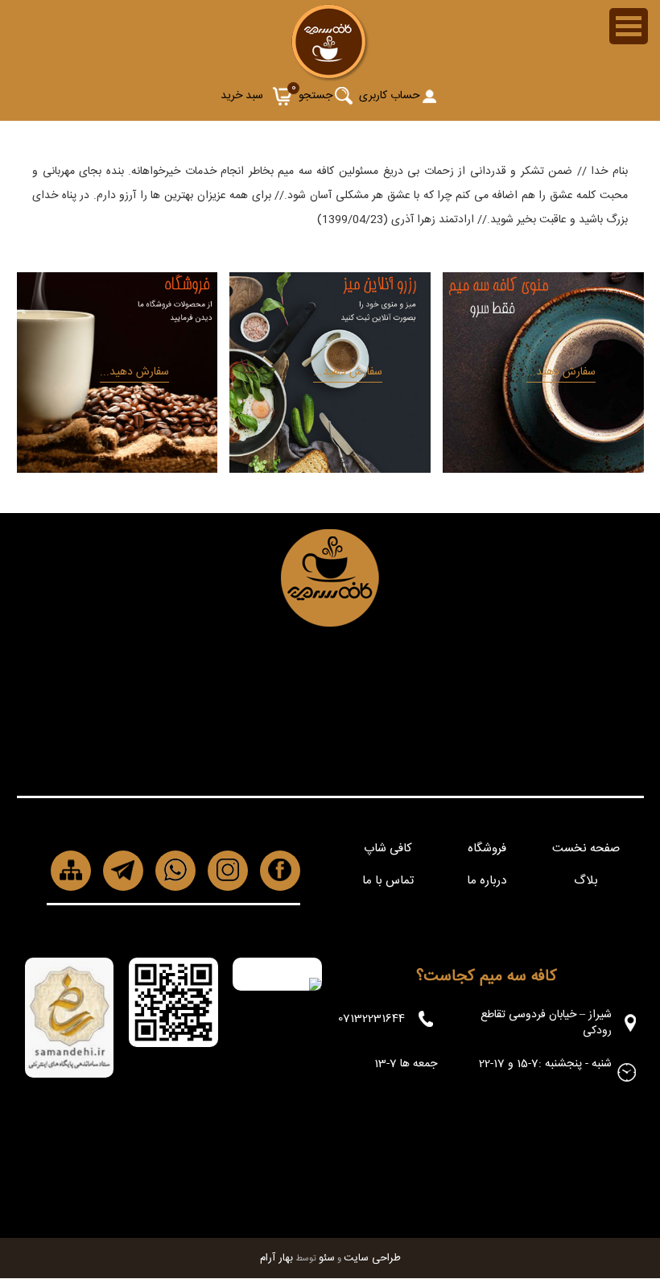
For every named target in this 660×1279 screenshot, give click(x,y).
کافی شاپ (388, 848)
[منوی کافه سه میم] (543, 468)
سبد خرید (242, 96)
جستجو (315, 96)
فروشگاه (487, 848)
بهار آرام (276, 1258)
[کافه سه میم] (330, 78)
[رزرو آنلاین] (329, 468)
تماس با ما (388, 881)
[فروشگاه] (117, 468)
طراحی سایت (372, 1258)
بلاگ (586, 881)
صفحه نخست (586, 848)
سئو (327, 1258)
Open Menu (628, 26)
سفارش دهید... (561, 372)
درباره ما (486, 881)
